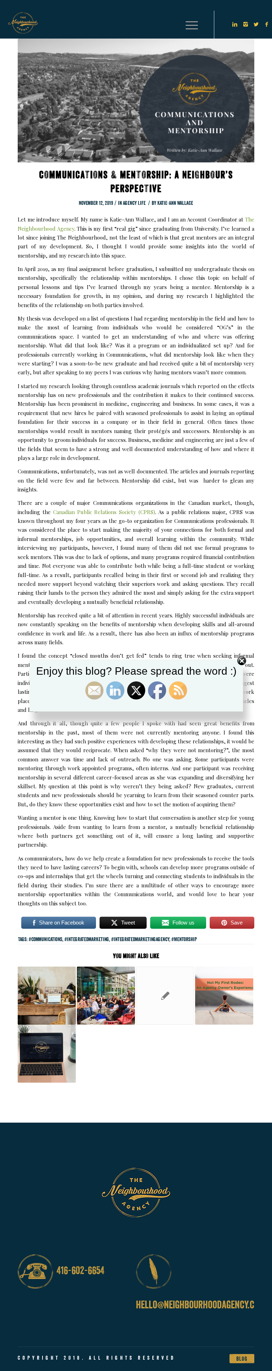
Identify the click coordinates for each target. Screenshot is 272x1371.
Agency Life (134, 203)
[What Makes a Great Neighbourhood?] (106, 996)
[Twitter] (256, 24)
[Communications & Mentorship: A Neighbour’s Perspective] (136, 105)
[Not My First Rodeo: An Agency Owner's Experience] (224, 996)
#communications (45, 939)
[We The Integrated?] (165, 996)
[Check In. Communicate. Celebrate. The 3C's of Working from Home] (47, 1054)
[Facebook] (266, 24)
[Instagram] (245, 24)
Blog (242, 1358)
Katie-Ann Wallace (175, 203)
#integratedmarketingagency (140, 939)
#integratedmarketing (86, 939)
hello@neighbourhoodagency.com (200, 1304)
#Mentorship (184, 939)
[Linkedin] (235, 24)
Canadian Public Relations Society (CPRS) (104, 511)
